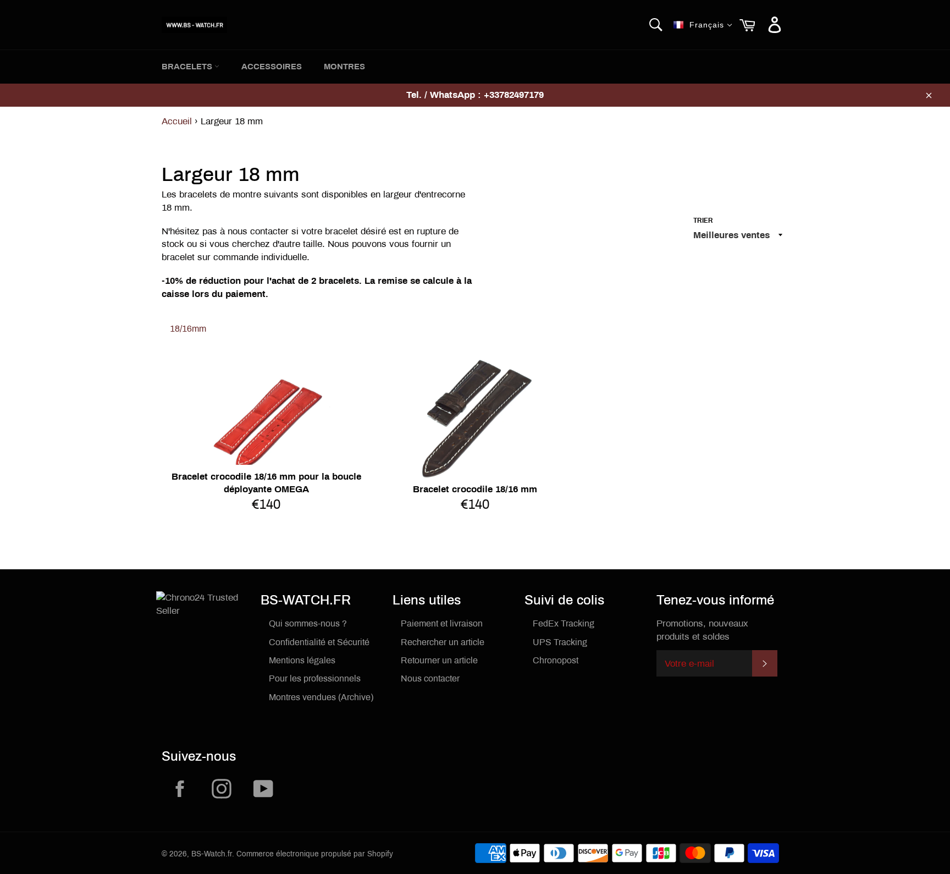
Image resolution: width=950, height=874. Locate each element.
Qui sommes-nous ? (308, 623)
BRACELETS (188, 66)
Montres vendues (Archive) (321, 697)
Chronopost (555, 660)
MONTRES (344, 66)
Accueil (177, 121)
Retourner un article (439, 660)
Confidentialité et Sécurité (319, 642)
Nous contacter (430, 678)
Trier (703, 220)
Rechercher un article (442, 642)
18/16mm (188, 328)
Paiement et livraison (442, 623)
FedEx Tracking (563, 623)
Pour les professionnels (315, 678)
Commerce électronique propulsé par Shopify (314, 854)
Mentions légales (302, 660)
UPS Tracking (560, 642)
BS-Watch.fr (211, 854)
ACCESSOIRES (271, 66)
